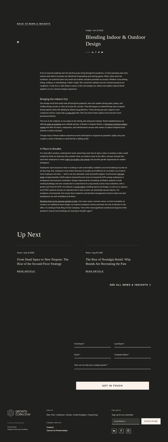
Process (116, 6)
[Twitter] (99, 52)
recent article (80, 187)
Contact (157, 6)
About (127, 6)
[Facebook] (96, 52)
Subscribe (151, 421)
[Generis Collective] (18, 7)
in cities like (70, 113)
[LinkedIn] (92, 52)
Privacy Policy (12, 427)
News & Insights (142, 6)
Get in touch (112, 385)
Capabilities (102, 6)
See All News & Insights (129, 285)
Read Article (26, 271)
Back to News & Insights (34, 24)
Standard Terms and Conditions (17, 429)
